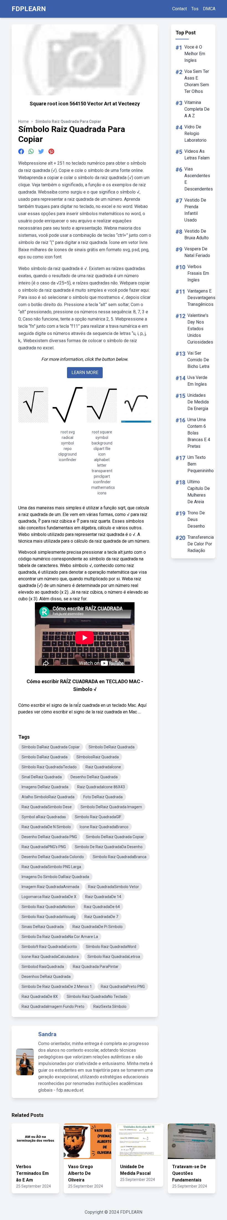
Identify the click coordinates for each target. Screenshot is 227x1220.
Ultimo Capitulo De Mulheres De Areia (198, 491)
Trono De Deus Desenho (196, 519)
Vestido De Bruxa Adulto (196, 234)
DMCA (209, 8)
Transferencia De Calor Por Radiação (200, 544)
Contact (179, 8)
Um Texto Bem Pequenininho (200, 464)
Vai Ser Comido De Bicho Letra (198, 359)
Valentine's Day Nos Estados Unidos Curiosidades (200, 329)
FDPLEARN (29, 9)
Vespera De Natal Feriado (197, 252)
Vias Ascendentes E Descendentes (198, 179)
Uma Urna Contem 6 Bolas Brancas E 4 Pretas (198, 433)
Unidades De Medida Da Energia (198, 402)
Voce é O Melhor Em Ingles (194, 53)
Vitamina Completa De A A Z (197, 109)
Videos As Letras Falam (197, 155)
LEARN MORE (84, 372)
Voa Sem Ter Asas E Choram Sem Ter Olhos (196, 81)
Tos (194, 8)
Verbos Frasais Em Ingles (198, 273)
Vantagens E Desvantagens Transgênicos (201, 297)
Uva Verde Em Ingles (197, 381)
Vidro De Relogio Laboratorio (195, 133)
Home (23, 121)
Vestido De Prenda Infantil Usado (195, 210)
